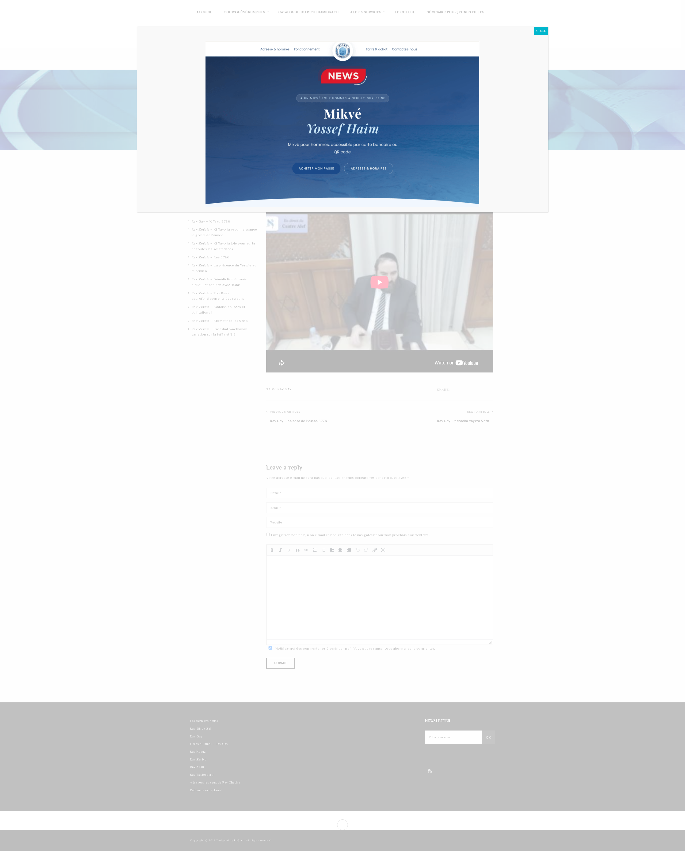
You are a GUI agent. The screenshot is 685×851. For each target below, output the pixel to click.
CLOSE (541, 31)
